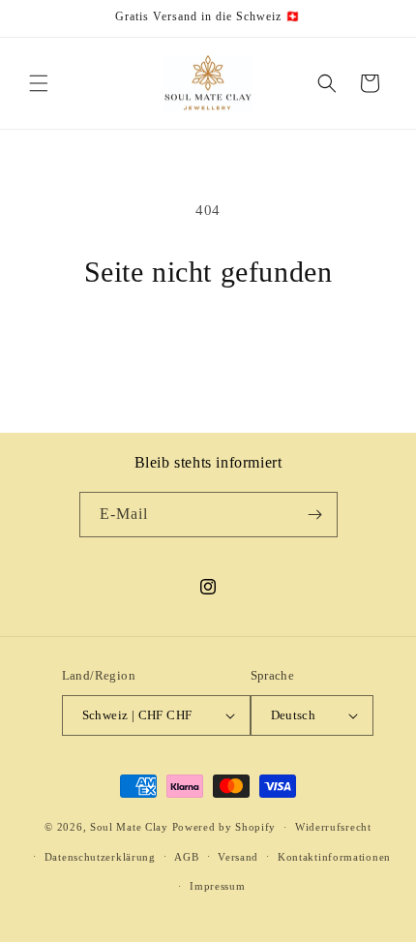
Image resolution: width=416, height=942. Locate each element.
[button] (38, 83)
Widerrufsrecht (333, 827)
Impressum (217, 886)
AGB (186, 857)
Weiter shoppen (208, 341)
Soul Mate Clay (129, 827)
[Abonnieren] (315, 514)
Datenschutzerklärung (100, 857)
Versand (238, 857)
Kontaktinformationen (334, 857)
